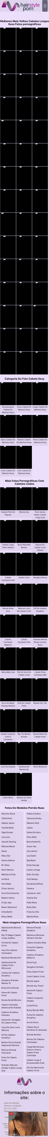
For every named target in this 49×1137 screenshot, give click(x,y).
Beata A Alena (7, 898)
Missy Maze (6, 916)
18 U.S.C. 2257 (10, 1108)
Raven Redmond (9, 907)
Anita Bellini (6, 912)
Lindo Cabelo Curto (36, 976)
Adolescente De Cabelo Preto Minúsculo (8, 965)
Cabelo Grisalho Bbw (36, 942)
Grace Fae (31, 846)
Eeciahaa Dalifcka (35, 884)
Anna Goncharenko (10, 893)
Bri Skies (5, 865)
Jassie (30, 827)
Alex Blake (6, 884)
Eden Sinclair (33, 874)
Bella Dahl (31, 907)
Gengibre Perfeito (35, 967)
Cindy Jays (6, 902)
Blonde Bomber (34, 1034)
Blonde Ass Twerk (35, 986)
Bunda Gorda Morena (11, 1000)
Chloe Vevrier (7, 888)
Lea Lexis (5, 837)
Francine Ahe (33, 912)
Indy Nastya (32, 879)
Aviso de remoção (11, 1103)
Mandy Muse (33, 916)
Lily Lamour (32, 851)
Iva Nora (5, 879)
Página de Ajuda (11, 1111)
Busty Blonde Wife (35, 1010)
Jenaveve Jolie (34, 893)
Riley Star (5, 856)
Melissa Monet (8, 846)
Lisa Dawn (31, 856)
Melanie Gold (33, 823)
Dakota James (7, 823)
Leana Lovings (33, 870)
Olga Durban (7, 832)
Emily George (33, 865)
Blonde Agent (33, 981)
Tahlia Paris (6, 818)
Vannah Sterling (8, 841)
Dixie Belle (32, 837)
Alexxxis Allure (8, 813)
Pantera (30, 888)
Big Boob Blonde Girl (11, 957)
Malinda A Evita (8, 874)
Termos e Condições (12, 1106)
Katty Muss (32, 902)
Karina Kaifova (8, 860)
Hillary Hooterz (34, 813)
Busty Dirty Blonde (10, 988)
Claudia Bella (7, 827)
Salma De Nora (34, 832)
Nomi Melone (7, 870)
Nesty (4, 851)
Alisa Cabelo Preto (35, 971)
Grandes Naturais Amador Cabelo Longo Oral (11, 1068)
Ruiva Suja (31, 962)
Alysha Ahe (32, 898)
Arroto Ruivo (32, 1022)
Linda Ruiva (32, 1005)
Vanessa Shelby (34, 818)
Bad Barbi (31, 860)
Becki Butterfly (34, 841)
